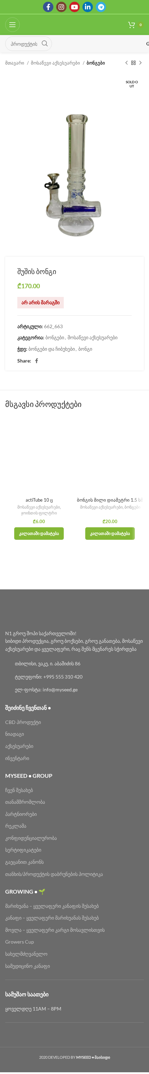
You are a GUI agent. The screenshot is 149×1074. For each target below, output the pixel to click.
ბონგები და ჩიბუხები (51, 349)
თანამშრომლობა (25, 802)
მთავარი (15, 63)
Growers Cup (19, 942)
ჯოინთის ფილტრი (39, 512)
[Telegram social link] (101, 7)
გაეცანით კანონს (24, 862)
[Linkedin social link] (87, 7)
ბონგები (96, 63)
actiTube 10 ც (39, 500)
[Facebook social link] (48, 7)
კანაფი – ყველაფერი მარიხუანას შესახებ (52, 918)
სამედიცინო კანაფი (27, 966)
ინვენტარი (17, 758)
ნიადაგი (14, 734)
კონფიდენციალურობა (31, 838)
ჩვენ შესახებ (19, 790)
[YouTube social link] (74, 7)
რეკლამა (15, 826)
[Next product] (140, 63)
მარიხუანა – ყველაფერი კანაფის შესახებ (52, 906)
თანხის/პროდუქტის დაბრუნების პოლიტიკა (54, 874)
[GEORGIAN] (101, 44)
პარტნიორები (21, 814)
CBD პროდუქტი (23, 722)
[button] (39, 533)
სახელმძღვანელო (26, 954)
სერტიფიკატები (23, 850)
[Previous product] (126, 63)
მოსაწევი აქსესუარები (56, 63)
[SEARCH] (44, 43)
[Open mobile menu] (12, 25)
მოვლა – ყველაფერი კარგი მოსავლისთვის (55, 930)
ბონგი (85, 349)
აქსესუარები (19, 746)
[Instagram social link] (61, 7)
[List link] (74, 663)
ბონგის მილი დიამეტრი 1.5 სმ (110, 500)
